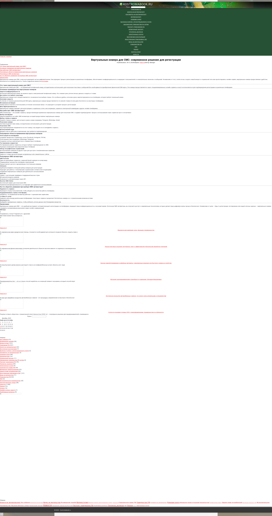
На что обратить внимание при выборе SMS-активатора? (18, 75)
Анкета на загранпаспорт (136, 12)
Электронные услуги (136, 34)
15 (1, 326)
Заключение (4, 77)
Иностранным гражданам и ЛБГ (136, 39)
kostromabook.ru (138, 4)
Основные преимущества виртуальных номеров (15, 68)
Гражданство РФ (136, 44)
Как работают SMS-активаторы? (10, 70)
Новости (136, 54)
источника (44, 81)
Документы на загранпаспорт (136, 14)
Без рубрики (4, 339)
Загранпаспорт (136, 17)
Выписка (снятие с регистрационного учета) (136, 22)
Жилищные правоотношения (9, 369)
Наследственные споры (8, 382)
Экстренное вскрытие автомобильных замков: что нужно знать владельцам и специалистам (136, 296)
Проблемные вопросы (7, 392)
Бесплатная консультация (136, 37)
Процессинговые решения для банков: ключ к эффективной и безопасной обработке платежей (136, 246)
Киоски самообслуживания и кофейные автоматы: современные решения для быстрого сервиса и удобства (136, 263)
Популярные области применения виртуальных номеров (18, 72)
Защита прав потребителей (9, 371)
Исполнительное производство (10, 380)
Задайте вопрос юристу (7, 390)
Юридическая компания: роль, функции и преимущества (136, 230)
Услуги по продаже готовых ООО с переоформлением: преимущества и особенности (136, 312)
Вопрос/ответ (136, 52)
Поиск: (128, 7)
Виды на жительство (136, 42)
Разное (136, 49)
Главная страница (6, 56)
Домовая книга (136, 19)
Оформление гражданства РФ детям (136, 24)
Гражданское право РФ (7, 367)
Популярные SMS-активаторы (9, 74)
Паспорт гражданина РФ (136, 27)
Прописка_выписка (136, 32)
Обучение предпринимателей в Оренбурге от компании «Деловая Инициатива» (136, 279)
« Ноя (135, 332)
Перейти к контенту (6, 1)
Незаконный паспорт (136, 29)
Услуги (2, 388)
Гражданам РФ (136, 9)
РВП (136, 47)
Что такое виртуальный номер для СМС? (13, 66)
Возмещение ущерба (7, 341)
